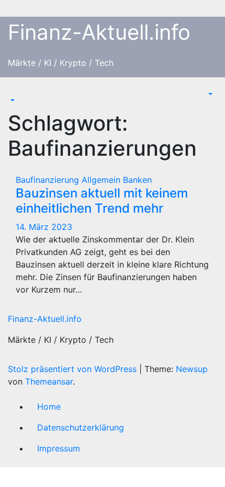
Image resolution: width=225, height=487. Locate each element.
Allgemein (102, 180)
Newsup (192, 369)
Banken (137, 180)
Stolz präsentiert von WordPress (73, 369)
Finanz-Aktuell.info (99, 32)
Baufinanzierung (49, 180)
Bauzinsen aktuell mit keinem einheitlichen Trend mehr (102, 200)
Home (49, 406)
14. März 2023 (44, 227)
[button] (11, 100)
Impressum (58, 448)
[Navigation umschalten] (15, 91)
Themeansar (49, 381)
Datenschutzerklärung (80, 427)
